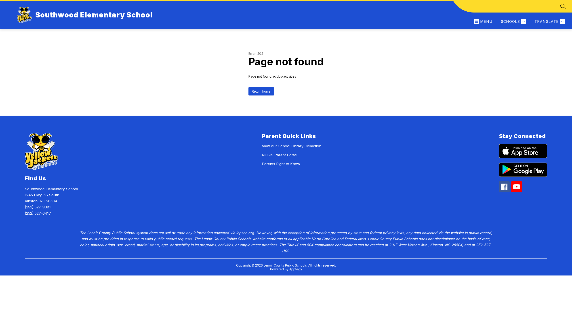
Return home (261, 91)
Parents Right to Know (281, 164)
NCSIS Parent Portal (279, 155)
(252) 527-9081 (38, 207)
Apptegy (295, 269)
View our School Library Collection (291, 146)
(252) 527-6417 (38, 213)
